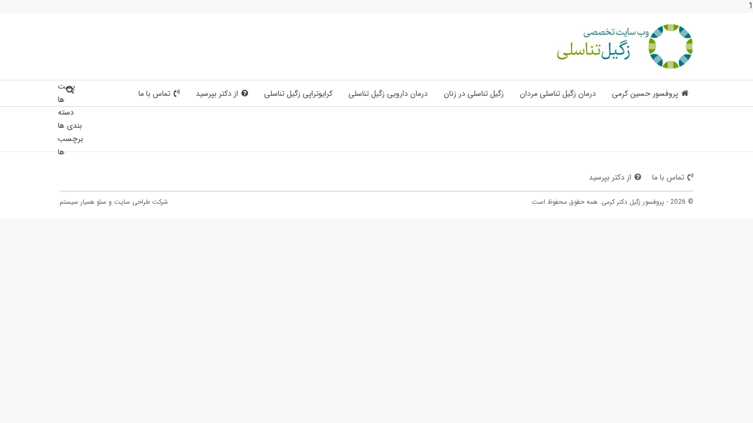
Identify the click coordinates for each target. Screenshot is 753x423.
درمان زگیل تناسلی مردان (558, 94)
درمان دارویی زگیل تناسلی (388, 94)
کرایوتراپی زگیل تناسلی (298, 94)
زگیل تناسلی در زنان (474, 94)
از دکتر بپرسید (217, 94)
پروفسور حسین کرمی (645, 94)
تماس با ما (154, 94)
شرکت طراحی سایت (141, 202)
